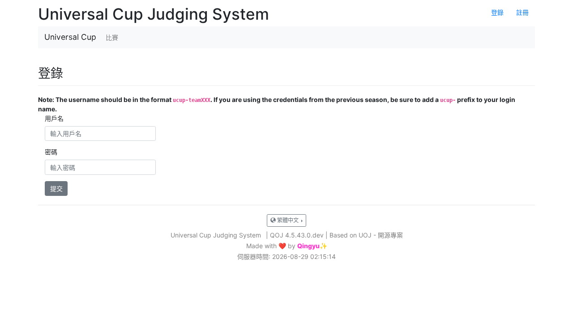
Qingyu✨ (312, 246)
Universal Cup (70, 37)
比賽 (112, 37)
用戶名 (54, 118)
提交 (56, 188)
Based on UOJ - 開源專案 (366, 235)
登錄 (497, 12)
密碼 (51, 152)
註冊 (522, 12)
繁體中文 (288, 220)
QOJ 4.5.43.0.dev (297, 235)
